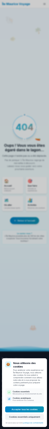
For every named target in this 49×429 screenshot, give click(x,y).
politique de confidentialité (33, 423)
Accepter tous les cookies (25, 409)
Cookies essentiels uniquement (24, 417)
